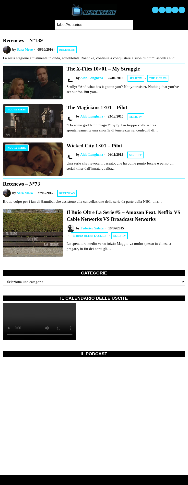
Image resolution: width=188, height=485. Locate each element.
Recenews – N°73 (21, 184)
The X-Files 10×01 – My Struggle (103, 69)
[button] (128, 25)
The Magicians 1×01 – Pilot (97, 107)
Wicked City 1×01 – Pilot (94, 146)
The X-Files (157, 78)
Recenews (67, 49)
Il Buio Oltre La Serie (89, 235)
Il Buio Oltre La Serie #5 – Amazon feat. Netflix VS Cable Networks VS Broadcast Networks (123, 215)
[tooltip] (155, 10)
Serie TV (135, 78)
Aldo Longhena (91, 78)
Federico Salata (92, 228)
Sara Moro (25, 49)
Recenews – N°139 (23, 40)
